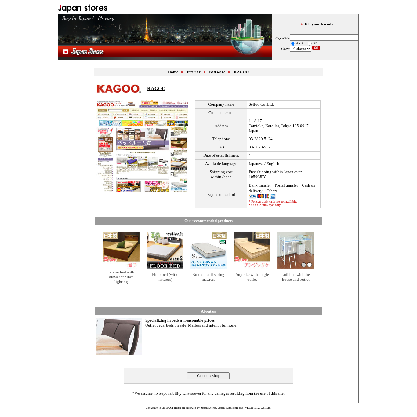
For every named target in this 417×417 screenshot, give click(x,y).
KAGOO (156, 88)
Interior (194, 72)
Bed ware (217, 72)
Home (173, 72)
